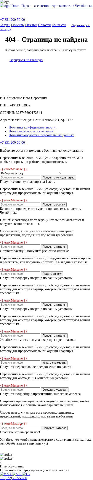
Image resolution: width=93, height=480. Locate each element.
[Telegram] (7, 16)
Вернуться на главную (26, 60)
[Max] (2, 16)
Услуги (5, 25)
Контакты (59, 25)
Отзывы (31, 25)
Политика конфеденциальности (32, 127)
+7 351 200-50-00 (12, 19)
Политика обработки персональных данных (41, 135)
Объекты (17, 25)
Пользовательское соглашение (31, 131)
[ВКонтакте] (2, 146)
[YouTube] (7, 146)
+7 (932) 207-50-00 (13, 478)
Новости (44, 25)
